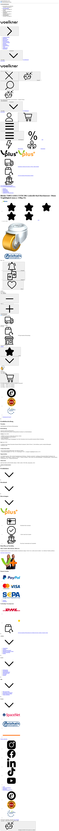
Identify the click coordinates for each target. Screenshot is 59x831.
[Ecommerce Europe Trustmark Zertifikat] (11, 415)
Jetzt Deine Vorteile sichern (5, 552)
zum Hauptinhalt (6, 8)
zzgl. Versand (16, 819)
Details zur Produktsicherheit (6, 464)
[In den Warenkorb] (9, 378)
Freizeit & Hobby (6, 45)
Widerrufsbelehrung (6, 672)
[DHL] (11, 613)
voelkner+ (4, 649)
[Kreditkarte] (11, 590)
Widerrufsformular (6, 673)
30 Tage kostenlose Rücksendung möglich (25, 175)
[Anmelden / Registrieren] (9, 121)
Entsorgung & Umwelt (7, 416)
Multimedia (5, 38)
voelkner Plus (5, 47)
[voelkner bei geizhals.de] (11, 728)
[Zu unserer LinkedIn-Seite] (11, 766)
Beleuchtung (5, 40)
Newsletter (5, 674)
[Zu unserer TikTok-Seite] (11, 775)
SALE (4, 46)
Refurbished (5, 48)
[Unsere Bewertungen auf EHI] (11, 406)
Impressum (5, 788)
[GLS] (11, 622)
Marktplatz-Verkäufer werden (8, 651)
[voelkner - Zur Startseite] (9, 26)
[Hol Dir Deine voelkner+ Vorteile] (17, 157)
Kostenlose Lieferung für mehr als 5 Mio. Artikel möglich (28, 166)
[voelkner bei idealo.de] (11, 737)
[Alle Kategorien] (9, 126)
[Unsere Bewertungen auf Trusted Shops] (11, 397)
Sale (42, 139)
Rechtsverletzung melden (7, 693)
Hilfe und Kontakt (6, 691)
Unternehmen (5, 648)
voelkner (2, 346)
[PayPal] (11, 581)
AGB (4, 786)
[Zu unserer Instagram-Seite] (11, 748)
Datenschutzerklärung (7, 787)
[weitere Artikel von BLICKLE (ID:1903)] (5, 202)
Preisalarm (22, 270)
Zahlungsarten (5, 669)
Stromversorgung (6, 41)
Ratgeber (4, 675)
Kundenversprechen (6, 652)
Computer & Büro (6, 37)
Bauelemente (5, 44)
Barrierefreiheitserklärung (7, 789)
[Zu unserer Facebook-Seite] (11, 757)
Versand (4, 293)
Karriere (4, 653)
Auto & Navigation (6, 42)
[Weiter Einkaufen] (9, 31)
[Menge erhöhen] (9, 298)
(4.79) (19, 355)
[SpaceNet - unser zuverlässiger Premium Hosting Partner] (11, 719)
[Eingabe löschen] (9, 76)
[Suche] (9, 85)
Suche (4, 10)
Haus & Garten (5, 39)
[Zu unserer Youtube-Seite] (11, 784)
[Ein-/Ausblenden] (9, 361)
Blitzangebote (20, 148)
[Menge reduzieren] (9, 309)
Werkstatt (4, 43)
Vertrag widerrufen (6, 694)
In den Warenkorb (4, 314)
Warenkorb (5, 12)
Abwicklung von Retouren (8, 692)
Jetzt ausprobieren (4, 100)
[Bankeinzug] (11, 599)
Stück (1, 303)
